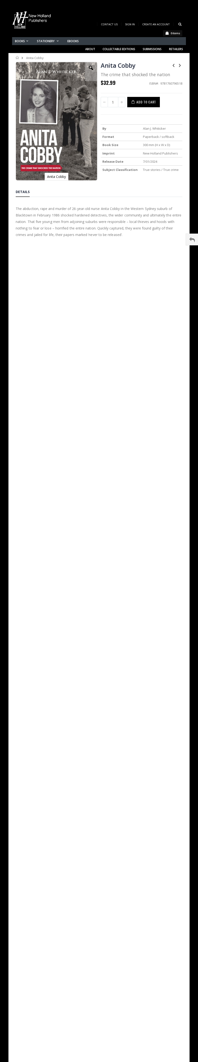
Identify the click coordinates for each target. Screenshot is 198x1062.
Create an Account (156, 24)
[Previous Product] (173, 65)
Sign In (130, 24)
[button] (91, 71)
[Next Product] (179, 65)
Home (17, 57)
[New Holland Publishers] (32, 21)
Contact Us (109, 24)
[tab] (26, 192)
